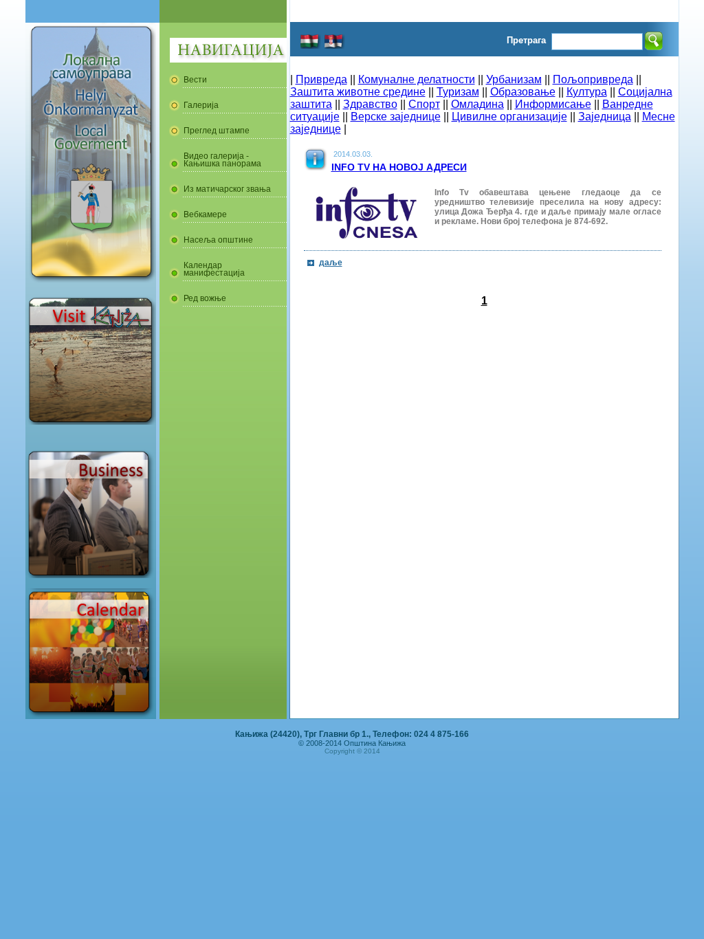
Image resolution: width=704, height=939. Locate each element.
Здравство (370, 104)
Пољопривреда (593, 79)
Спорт (424, 104)
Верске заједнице (396, 116)
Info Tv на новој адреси (399, 167)
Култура (586, 92)
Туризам (458, 92)
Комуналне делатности (416, 79)
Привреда (321, 79)
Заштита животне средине (358, 92)
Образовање (523, 92)
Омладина (477, 104)
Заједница (604, 116)
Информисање (553, 104)
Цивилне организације (509, 116)
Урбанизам (514, 79)
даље (330, 262)
